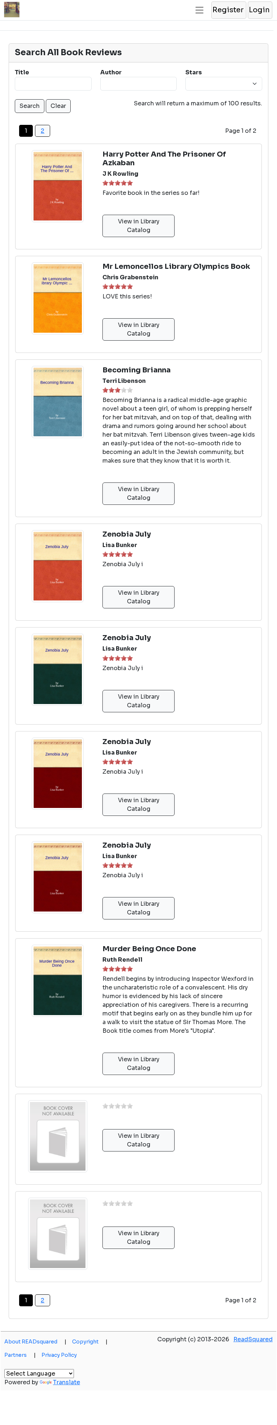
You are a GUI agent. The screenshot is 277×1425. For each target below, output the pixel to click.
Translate (66, 1382)
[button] (228, 10)
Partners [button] (20, 1355)
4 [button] (124, 182)
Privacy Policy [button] (59, 1355)
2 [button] (42, 131)
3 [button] (117, 182)
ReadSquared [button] (253, 1339)
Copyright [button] (89, 1341)
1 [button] (105, 182)
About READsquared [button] (35, 1341)
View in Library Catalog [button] (138, 226)
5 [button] (130, 182)
